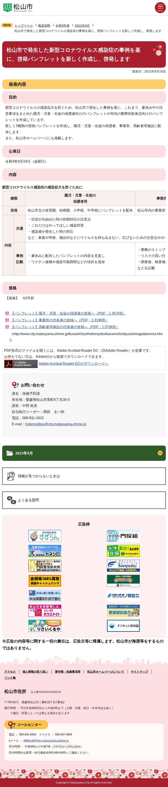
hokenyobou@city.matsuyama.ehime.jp (55, 424)
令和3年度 (63, 25)
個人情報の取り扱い (35, 671)
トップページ (23, 25)
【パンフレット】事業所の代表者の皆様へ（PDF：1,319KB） (59, 320)
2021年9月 (82, 25)
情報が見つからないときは (39, 476)
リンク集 (10, 677)
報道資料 (44, 25)
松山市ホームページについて (105, 671)
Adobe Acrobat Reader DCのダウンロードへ (73, 363)
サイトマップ (139, 671)
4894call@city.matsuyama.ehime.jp (45, 740)
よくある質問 (28, 500)
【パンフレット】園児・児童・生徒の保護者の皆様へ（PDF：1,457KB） (68, 313)
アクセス (10, 671)
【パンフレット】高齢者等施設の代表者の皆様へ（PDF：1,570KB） (65, 327)
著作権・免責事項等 (67, 671)
